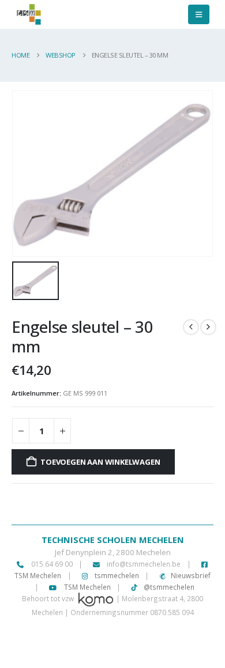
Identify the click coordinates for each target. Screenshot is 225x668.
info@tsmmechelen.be (144, 563)
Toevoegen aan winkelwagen (100, 462)
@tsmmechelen (168, 586)
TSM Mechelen (86, 586)
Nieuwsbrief (191, 575)
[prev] (191, 327)
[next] (208, 327)
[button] (198, 14)
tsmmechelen (116, 575)
